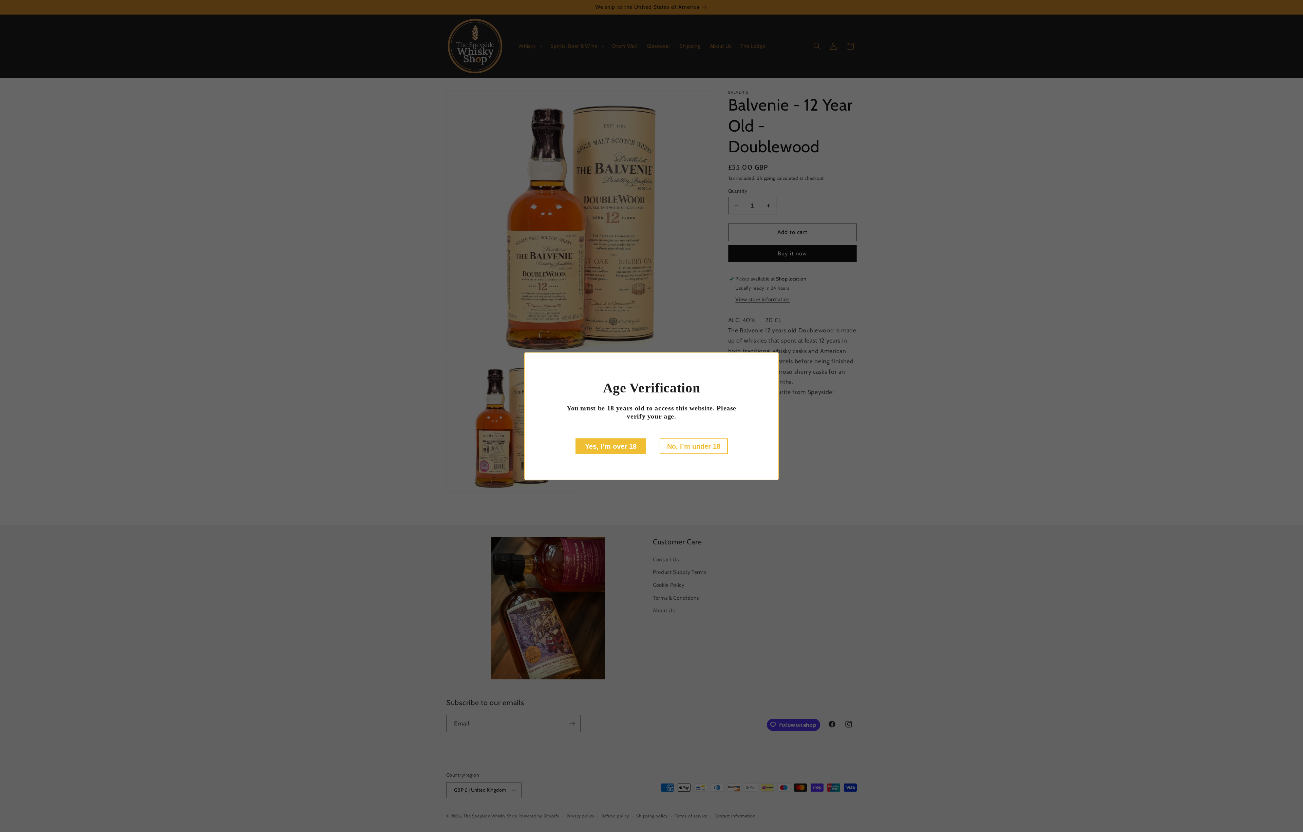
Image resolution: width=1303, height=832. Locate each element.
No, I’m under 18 (693, 446)
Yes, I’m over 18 (611, 446)
